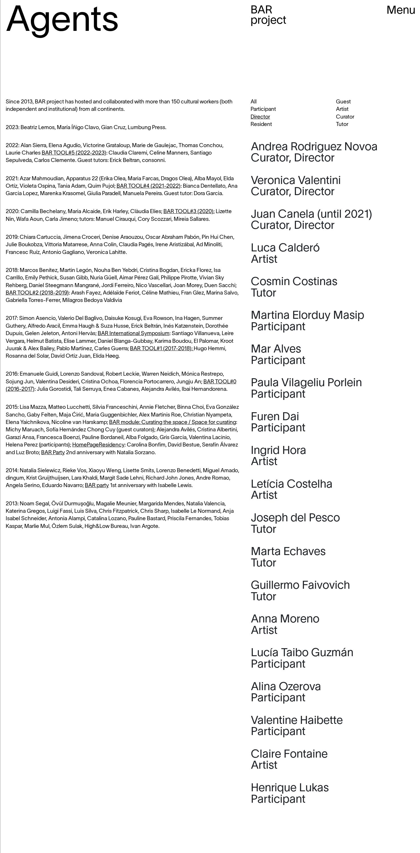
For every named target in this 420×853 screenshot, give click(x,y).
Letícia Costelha (292, 490)
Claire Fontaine (289, 760)
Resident (261, 124)
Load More (332, 825)
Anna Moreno (285, 625)
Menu (401, 11)
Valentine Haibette (297, 727)
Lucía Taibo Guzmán (302, 659)
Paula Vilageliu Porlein (306, 389)
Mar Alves (278, 355)
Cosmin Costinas (294, 288)
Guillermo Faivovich (300, 591)
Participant (263, 109)
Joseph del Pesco (297, 524)
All (254, 102)
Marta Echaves (288, 558)
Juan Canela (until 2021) (311, 220)
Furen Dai (278, 423)
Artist (342, 109)
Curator (345, 117)
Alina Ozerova (286, 693)
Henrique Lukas (290, 794)
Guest (343, 102)
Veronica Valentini (296, 187)
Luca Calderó (285, 254)
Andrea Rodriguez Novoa (314, 153)
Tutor (342, 124)
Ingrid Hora (278, 457)
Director (260, 117)
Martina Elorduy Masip (307, 322)
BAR (268, 16)
